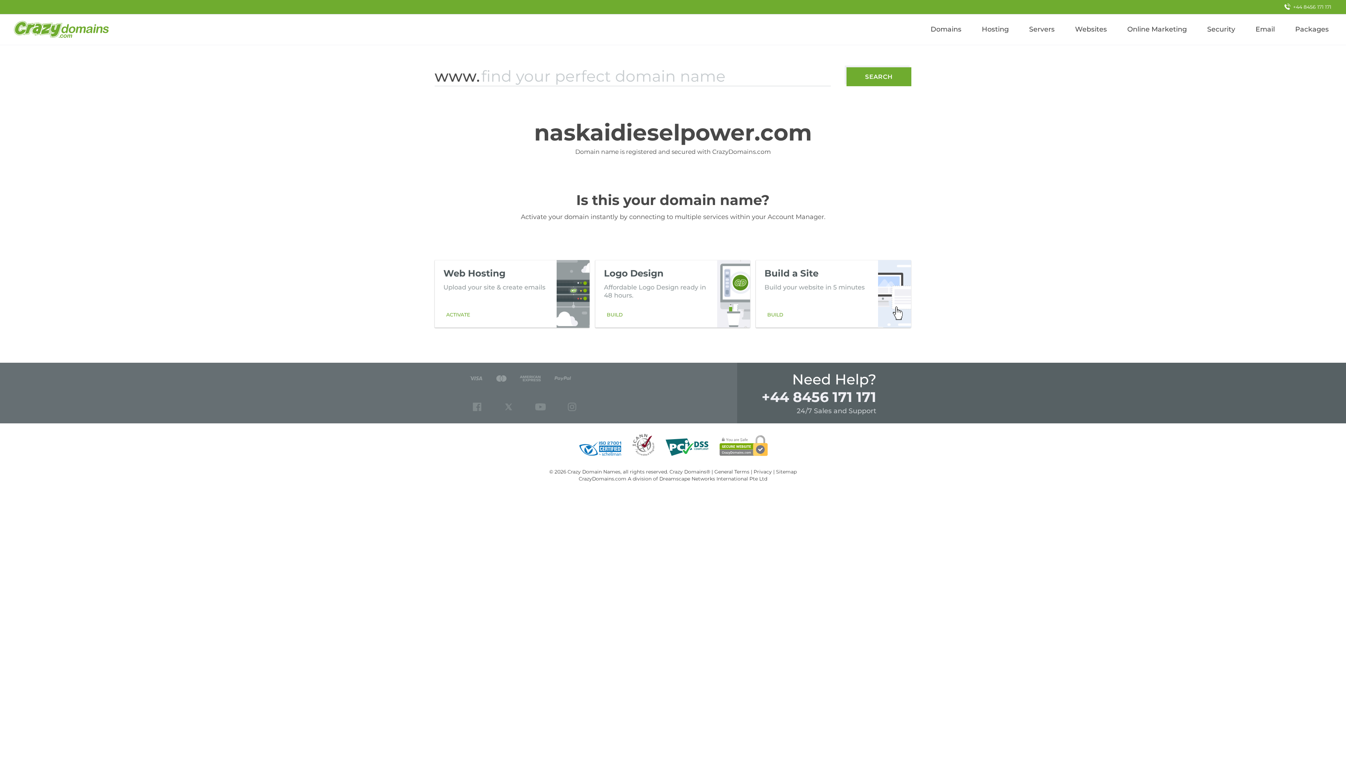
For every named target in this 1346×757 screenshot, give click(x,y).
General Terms (731, 472)
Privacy (763, 472)
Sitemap (786, 472)
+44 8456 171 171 (819, 397)
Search (878, 76)
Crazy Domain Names (593, 472)
